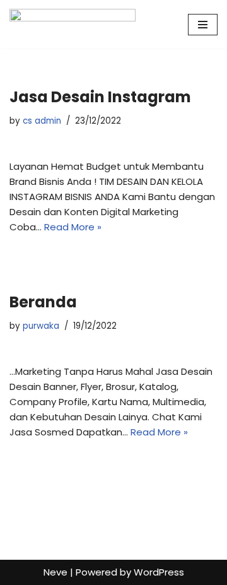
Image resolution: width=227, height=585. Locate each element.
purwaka (41, 326)
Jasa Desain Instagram (100, 96)
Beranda (43, 302)
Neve (55, 572)
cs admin (42, 121)
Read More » (73, 226)
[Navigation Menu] (203, 24)
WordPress (159, 572)
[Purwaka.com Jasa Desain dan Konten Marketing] (72, 24)
